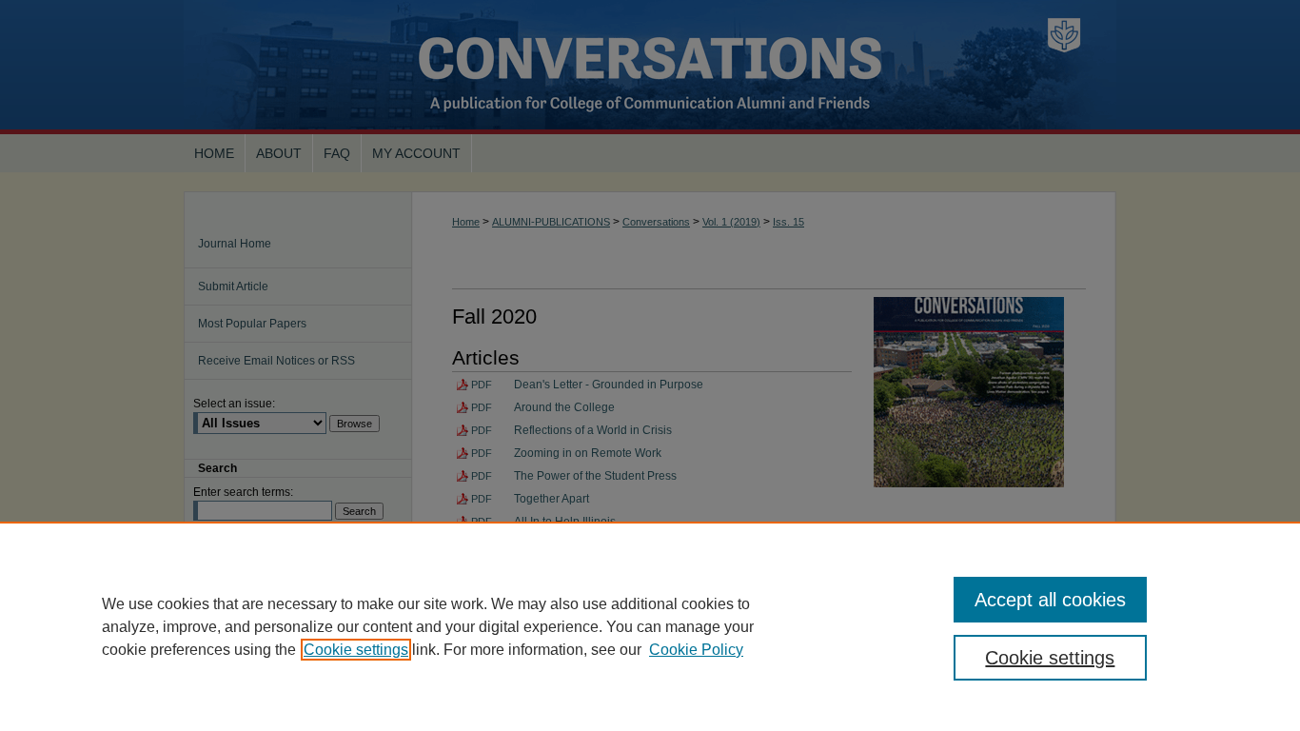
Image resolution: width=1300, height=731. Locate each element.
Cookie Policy (696, 650)
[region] (650, 626)
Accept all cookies (1050, 599)
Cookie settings (356, 650)
